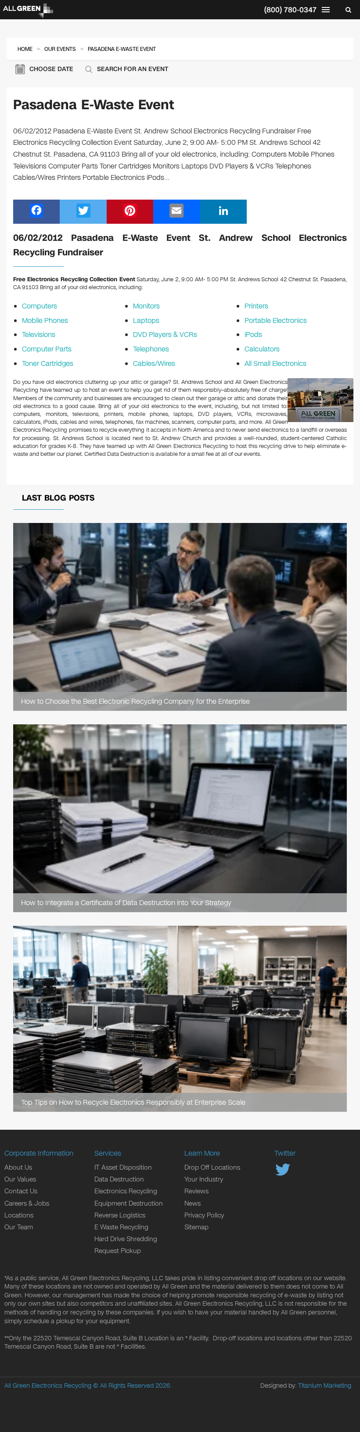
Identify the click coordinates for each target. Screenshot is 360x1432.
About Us (18, 1167)
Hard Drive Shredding (125, 1239)
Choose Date (51, 69)
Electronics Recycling (125, 1191)
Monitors (146, 306)
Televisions (38, 334)
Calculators (262, 349)
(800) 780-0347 (290, 10)
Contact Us (20, 1191)
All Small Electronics (275, 363)
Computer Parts (47, 349)
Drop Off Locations (212, 1167)
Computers (39, 306)
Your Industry (203, 1179)
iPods (253, 334)
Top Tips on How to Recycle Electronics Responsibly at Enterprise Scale (133, 1102)
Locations (18, 1215)
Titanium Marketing (324, 1386)
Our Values (20, 1179)
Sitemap (196, 1227)
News (192, 1203)
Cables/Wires (154, 363)
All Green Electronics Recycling (47, 1386)
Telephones (151, 349)
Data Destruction (119, 1179)
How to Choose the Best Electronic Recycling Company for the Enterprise (135, 701)
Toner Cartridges (47, 363)
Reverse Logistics (119, 1215)
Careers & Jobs (26, 1203)
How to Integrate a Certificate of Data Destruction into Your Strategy (126, 903)
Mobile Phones (45, 320)
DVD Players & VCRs (165, 334)
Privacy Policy (204, 1215)
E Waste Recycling (121, 1227)
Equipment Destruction (128, 1203)
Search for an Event (132, 69)
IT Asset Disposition (123, 1167)
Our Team (18, 1227)
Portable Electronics (276, 320)
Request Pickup (117, 1251)
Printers (256, 306)
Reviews (196, 1191)
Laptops (146, 320)
